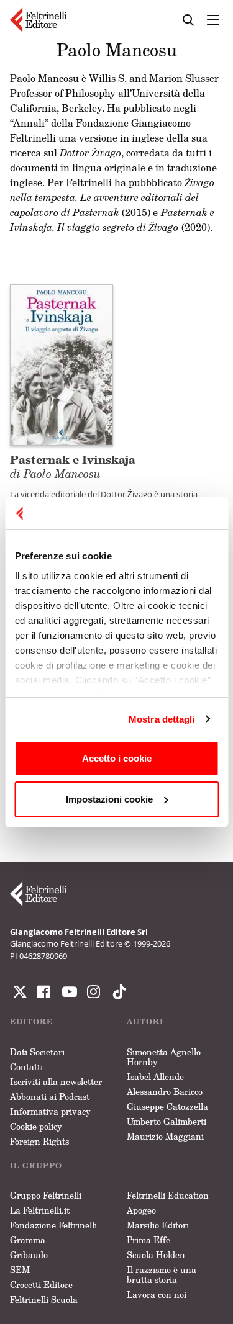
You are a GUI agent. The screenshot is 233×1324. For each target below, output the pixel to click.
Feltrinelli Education (168, 1195)
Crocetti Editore (41, 1284)
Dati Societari (37, 1051)
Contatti (26, 1066)
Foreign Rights (39, 1141)
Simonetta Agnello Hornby (164, 1056)
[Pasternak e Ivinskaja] (61, 364)
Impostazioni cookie (109, 799)
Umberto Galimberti (166, 1121)
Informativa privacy (50, 1111)
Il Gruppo (36, 1165)
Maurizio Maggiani (165, 1136)
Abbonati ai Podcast (49, 1096)
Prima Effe (148, 1239)
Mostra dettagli (162, 719)
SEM (20, 1269)
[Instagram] (116, 992)
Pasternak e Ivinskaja (72, 466)
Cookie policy (36, 1126)
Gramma (27, 1239)
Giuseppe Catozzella (167, 1106)
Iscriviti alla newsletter (56, 1081)
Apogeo (141, 1210)
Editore (31, 1021)
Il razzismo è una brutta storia (161, 1274)
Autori (145, 1021)
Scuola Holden (156, 1254)
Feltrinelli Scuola (44, 1299)
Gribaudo (29, 1254)
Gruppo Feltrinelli (45, 1195)
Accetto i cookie (117, 758)
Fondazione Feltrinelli (53, 1225)
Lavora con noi (156, 1294)
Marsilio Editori (158, 1225)
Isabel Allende (155, 1076)
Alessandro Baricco (165, 1091)
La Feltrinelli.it (40, 1210)
